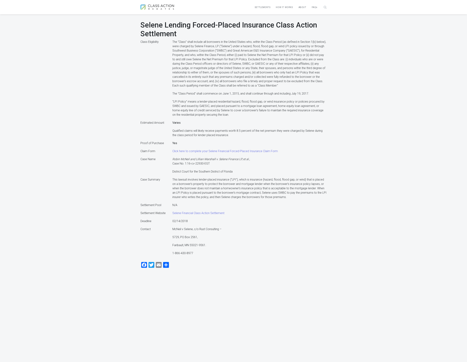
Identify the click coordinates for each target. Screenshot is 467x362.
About (302, 7)
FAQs (314, 7)
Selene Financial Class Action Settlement (198, 213)
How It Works (284, 7)
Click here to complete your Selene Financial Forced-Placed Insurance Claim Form (225, 151)
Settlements (263, 7)
